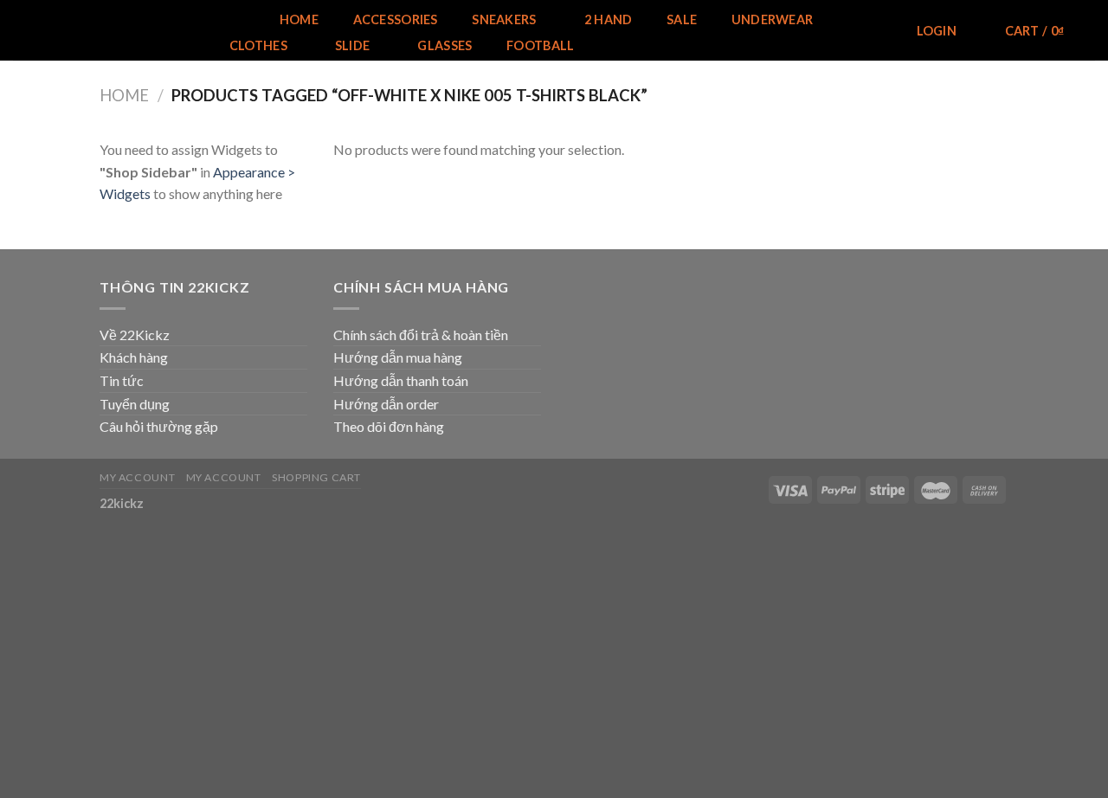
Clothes (258, 45)
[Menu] (233, 19)
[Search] (875, 32)
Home (299, 20)
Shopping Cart (316, 477)
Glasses (444, 46)
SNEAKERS (504, 19)
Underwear (772, 19)
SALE (682, 20)
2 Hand (608, 20)
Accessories (395, 20)
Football (540, 45)
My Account (137, 477)
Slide (352, 45)
